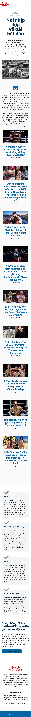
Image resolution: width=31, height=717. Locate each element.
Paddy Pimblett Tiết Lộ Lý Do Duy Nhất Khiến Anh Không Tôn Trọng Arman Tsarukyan (15, 347)
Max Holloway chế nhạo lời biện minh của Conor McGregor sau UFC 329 (15, 310)
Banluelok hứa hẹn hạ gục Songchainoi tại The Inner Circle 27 (16, 422)
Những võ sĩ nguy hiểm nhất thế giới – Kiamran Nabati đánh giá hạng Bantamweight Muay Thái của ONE (15, 273)
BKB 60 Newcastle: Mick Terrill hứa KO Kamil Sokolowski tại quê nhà (15, 231)
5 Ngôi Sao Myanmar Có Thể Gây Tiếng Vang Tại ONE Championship (15, 385)
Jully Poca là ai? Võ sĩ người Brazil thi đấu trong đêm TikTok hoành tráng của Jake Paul (15, 458)
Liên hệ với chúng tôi (12, 651)
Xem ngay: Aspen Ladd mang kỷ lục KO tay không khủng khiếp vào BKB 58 (15, 150)
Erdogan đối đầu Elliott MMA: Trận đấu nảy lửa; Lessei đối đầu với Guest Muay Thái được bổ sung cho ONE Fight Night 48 (15, 192)
